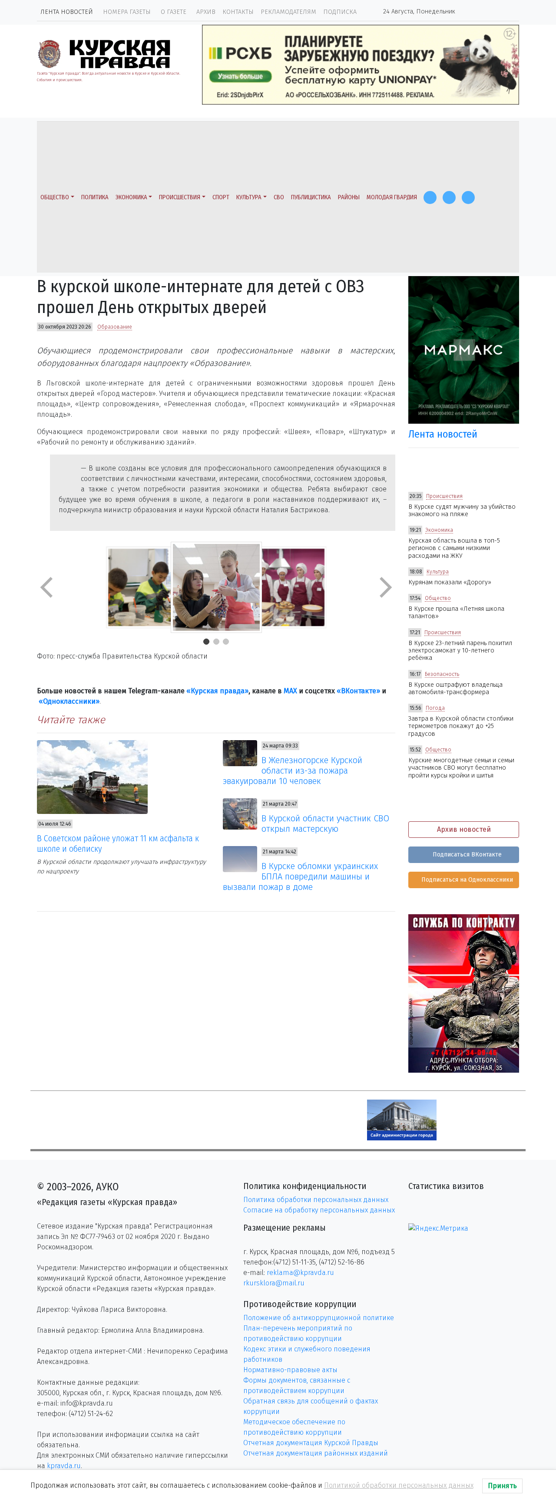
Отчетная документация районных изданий (315, 1453)
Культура (248, 197)
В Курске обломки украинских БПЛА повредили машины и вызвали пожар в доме (300, 876)
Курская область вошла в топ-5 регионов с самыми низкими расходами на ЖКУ (454, 548)
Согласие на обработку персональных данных (319, 1210)
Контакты (238, 12)
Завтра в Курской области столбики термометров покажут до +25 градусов (460, 726)
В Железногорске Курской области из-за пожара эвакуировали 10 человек (293, 770)
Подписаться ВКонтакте (466, 854)
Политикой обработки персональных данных (398, 1485)
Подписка (340, 12)
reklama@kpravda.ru (300, 1272)
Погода (435, 708)
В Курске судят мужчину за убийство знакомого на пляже (462, 510)
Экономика (131, 197)
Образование (114, 327)
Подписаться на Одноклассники (466, 879)
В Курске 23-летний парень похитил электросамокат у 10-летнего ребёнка (460, 650)
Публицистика (311, 197)
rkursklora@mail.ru (273, 1283)
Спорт (220, 197)
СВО (279, 197)
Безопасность (442, 674)
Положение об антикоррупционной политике (318, 1318)
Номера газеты (127, 12)
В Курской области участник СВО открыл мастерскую (325, 823)
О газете (173, 12)
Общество (54, 197)
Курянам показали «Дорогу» (449, 582)
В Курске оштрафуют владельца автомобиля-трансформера (455, 688)
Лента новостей (66, 12)
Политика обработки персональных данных (315, 1200)
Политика (95, 197)
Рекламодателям (288, 12)
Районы (349, 197)
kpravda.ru (64, 1466)
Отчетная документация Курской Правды (310, 1443)
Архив (205, 12)
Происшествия (179, 197)
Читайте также (71, 720)
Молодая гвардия (392, 197)
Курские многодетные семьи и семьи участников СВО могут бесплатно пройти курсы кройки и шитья (461, 768)
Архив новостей (464, 829)
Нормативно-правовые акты (290, 1370)
